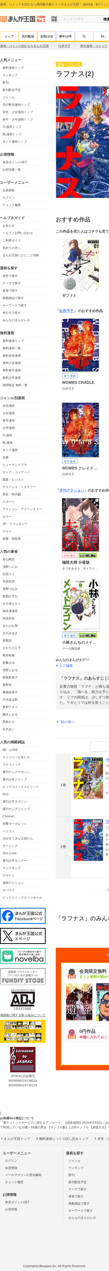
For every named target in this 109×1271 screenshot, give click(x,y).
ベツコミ (9, 831)
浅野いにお (10, 567)
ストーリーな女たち (16, 757)
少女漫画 (9, 413)
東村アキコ (10, 707)
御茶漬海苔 (10, 611)
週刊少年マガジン (15, 801)
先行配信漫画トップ (16, 104)
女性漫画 (9, 406)
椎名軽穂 (9, 655)
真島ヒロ (9, 722)
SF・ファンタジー (15, 524)
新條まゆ (9, 663)
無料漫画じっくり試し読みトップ (63, 1139)
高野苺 (7, 685)
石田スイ (9, 574)
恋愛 (6, 457)
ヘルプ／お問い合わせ (18, 233)
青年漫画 (9, 420)
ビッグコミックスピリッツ (21, 787)
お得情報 (11, 1209)
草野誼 (7, 640)
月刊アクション (71, 490)
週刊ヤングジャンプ (16, 809)
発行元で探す (12, 313)
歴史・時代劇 (12, 494)
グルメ (7, 531)
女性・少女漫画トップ (18, 112)
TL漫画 (7, 435)
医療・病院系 (12, 538)
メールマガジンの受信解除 (23, 1175)
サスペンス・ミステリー (19, 487)
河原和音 (9, 618)
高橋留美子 (10, 692)
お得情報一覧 (12, 169)
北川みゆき (10, 633)
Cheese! (8, 816)
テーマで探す (12, 283)
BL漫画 (7, 442)
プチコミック (12, 764)
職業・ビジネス (13, 479)
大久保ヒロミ (12, 603)
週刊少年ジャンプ (15, 779)
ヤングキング (12, 868)
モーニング (10, 846)
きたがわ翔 (10, 626)
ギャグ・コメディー (16, 472)
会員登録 (9, 190)
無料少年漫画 (12, 378)
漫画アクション (13, 883)
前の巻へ (68, 722)
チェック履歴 (12, 205)
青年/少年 (65, 36)
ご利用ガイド (12, 240)
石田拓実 (9, 581)
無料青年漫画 (12, 370)
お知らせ (9, 225)
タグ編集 (66, 666)
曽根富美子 (10, 677)
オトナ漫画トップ (15, 141)
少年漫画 (9, 428)
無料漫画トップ (13, 68)
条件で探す (10, 276)
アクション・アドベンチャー (22, 509)
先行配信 (28, 36)
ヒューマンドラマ (15, 465)
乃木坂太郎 (10, 699)
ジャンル (9, 97)
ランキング (10, 75)
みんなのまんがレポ (16, 320)
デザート (9, 875)
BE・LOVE (10, 750)
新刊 (6, 82)
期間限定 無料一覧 (15, 385)
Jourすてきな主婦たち (18, 838)
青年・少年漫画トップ (18, 119)
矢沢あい (9, 729)
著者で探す (10, 290)
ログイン (9, 197)
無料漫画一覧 (12, 348)
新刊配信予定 (12, 90)
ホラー (7, 516)
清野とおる (10, 670)
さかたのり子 (12, 648)
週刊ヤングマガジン (16, 772)
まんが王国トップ (17, 1139)
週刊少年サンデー (15, 860)
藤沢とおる (10, 714)
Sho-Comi (9, 853)
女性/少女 (46, 36)
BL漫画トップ (12, 134)
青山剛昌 (9, 559)
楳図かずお (10, 596)
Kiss (5, 794)
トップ (9, 36)
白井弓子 (66, 311)
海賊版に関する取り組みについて (23, 1015)
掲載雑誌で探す (13, 298)
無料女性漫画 (12, 355)
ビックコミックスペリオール (22, 897)
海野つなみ (10, 589)
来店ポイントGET (15, 162)
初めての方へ (12, 248)
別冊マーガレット (15, 824)
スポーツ (9, 502)
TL (84, 36)
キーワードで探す (15, 305)
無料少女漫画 (12, 363)
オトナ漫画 (10, 450)
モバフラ (9, 890)
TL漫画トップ (12, 127)
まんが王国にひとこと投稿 (21, 255)
